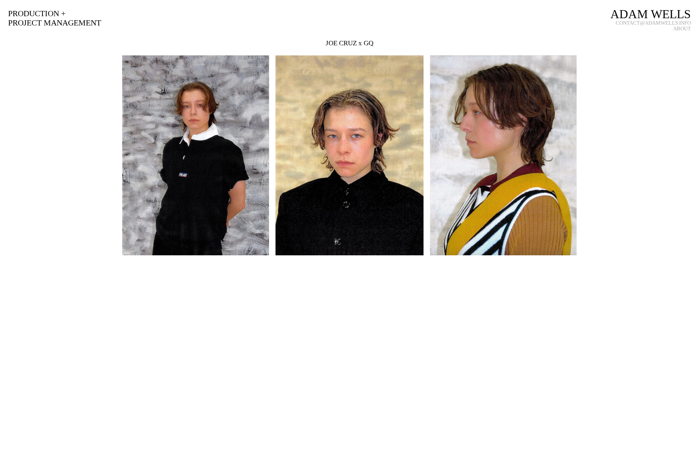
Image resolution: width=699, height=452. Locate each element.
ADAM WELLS (650, 14)
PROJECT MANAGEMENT (54, 22)
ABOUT (682, 28)
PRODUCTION (33, 13)
